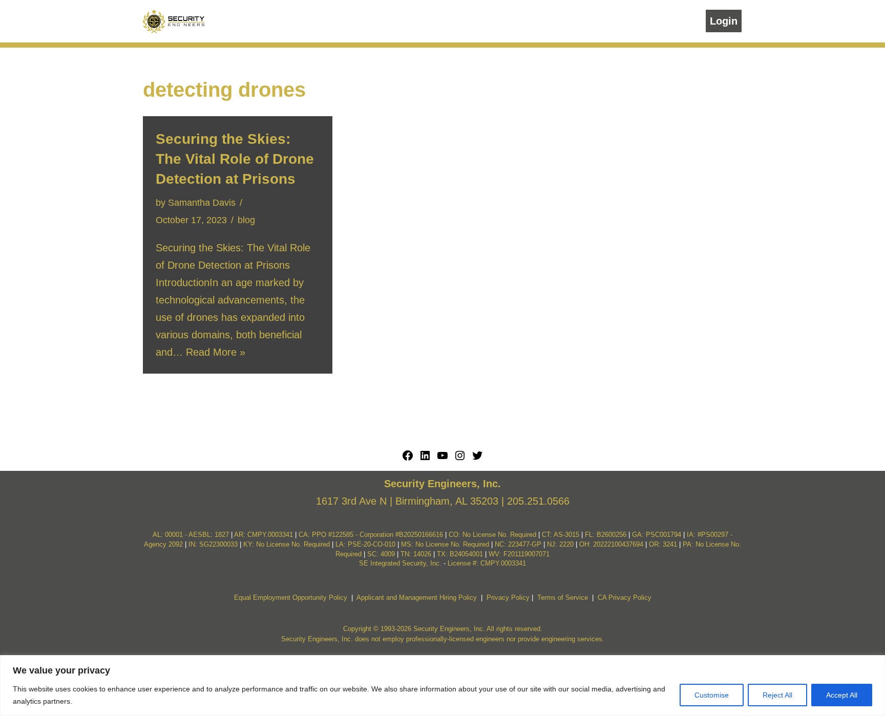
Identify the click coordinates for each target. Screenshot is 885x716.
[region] (442, 685)
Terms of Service (562, 597)
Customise (711, 695)
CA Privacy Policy (624, 597)
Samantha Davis (202, 203)
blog (246, 220)
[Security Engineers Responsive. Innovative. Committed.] (173, 21)
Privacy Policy (508, 597)
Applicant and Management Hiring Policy (416, 597)
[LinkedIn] (425, 458)
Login (724, 21)
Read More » (215, 352)
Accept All (841, 695)
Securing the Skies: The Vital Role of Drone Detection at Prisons (235, 159)
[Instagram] (460, 458)
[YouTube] (442, 458)
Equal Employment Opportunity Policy (290, 597)
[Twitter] (477, 458)
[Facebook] (408, 458)
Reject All (777, 695)
